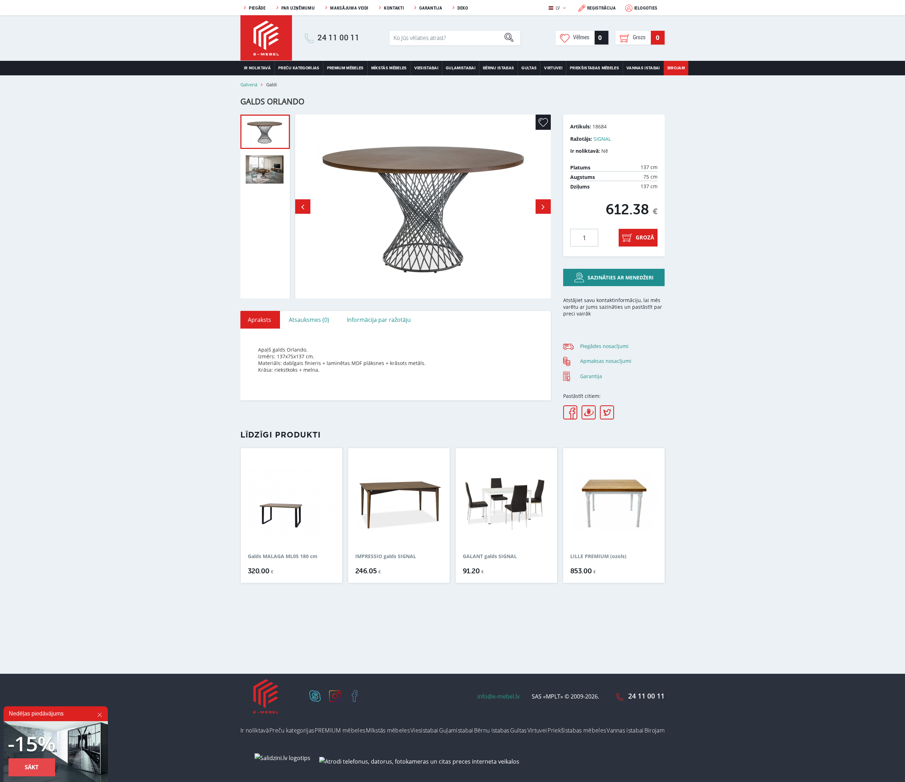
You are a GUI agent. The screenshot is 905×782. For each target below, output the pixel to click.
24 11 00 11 (338, 37)
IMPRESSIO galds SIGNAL (385, 556)
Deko (462, 8)
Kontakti (394, 8)
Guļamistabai (460, 68)
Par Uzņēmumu (298, 8)
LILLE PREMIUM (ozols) (598, 556)
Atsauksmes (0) (309, 320)
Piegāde (257, 8)
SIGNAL (602, 138)
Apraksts (259, 320)
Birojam (676, 68)
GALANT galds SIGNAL (490, 556)
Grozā (645, 237)
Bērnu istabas (498, 68)
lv (558, 8)
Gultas (529, 68)
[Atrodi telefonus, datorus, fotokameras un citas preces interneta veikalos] (419, 761)
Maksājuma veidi (349, 8)
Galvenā (248, 85)
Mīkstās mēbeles (389, 68)
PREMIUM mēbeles (345, 68)
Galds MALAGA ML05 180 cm (282, 556)
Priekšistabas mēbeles (594, 68)
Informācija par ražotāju (379, 320)
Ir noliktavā (257, 68)
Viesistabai (426, 68)
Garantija (430, 8)
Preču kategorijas (299, 68)
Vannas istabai (643, 68)
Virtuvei (553, 68)
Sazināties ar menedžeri (621, 277)
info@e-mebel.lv (498, 696)
